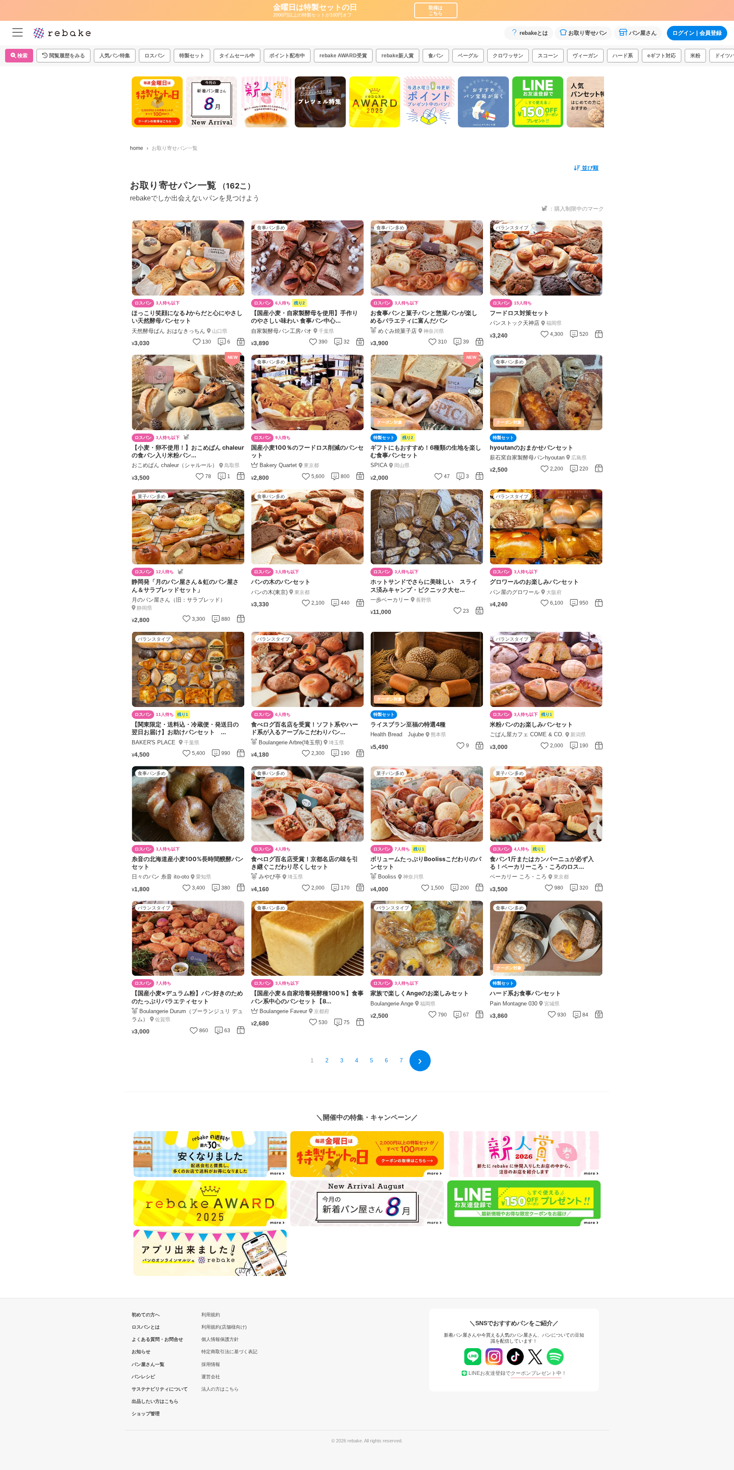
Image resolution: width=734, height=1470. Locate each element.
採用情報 (210, 1364)
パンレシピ (143, 1376)
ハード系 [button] (623, 56)
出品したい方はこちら (146, 1401)
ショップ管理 (146, 1413)
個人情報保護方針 (220, 1339)
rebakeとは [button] (533, 33)
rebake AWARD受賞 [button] (343, 56)
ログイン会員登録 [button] (697, 33)
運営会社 (210, 1376)
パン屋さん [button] (643, 33)
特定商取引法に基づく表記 (229, 1351)
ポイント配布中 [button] (287, 56)
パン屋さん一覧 (146, 1364)
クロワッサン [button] (508, 56)
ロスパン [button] (154, 56)
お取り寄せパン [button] (587, 33)
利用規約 (210, 1314)
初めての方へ (146, 1314)
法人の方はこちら (220, 1388)
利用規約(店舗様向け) (224, 1326)
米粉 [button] (695, 56)
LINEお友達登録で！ (518, 1373)
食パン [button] (435, 56)
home (136, 148)
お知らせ (141, 1351)
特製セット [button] (192, 56)
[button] (63, 55)
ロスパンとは (146, 1326)
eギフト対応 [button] (661, 56)
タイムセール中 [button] (237, 56)
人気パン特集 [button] (114, 56)
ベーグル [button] (468, 56)
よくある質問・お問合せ (146, 1339)
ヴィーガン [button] (585, 56)
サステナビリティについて (146, 1388)
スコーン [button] (548, 56)
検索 (22, 56)
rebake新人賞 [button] (397, 56)
